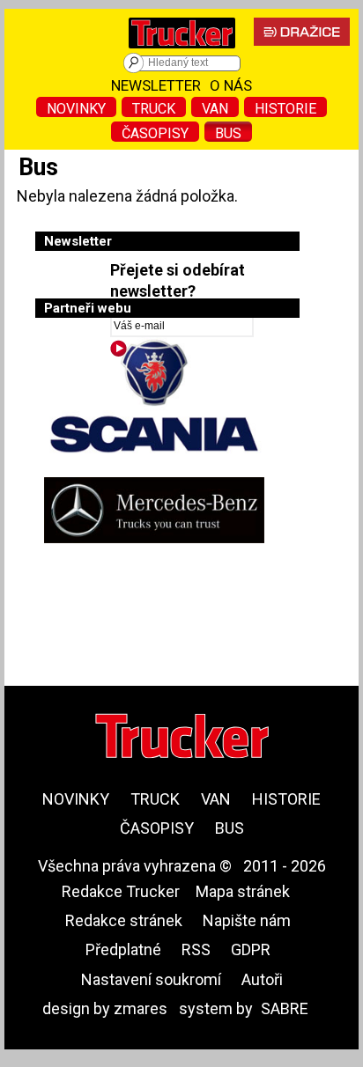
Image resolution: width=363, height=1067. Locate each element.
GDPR (250, 949)
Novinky (76, 108)
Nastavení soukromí (151, 979)
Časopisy (155, 133)
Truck (153, 108)
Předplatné (123, 949)
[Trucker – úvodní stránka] (182, 52)
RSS (196, 949)
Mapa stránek (243, 891)
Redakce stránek (123, 920)
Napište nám (247, 920)
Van (215, 108)
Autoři (262, 979)
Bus (228, 133)
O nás (231, 85)
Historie (285, 108)
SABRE (284, 1008)
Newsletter (156, 85)
